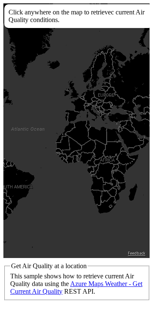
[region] (76, 130)
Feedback (136, 253)
